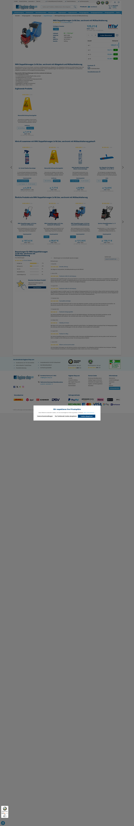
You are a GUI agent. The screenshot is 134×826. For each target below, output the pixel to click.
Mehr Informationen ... (89, 412)
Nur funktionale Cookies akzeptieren (66, 416)
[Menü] (7, 807)
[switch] (4, 816)
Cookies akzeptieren (87, 416)
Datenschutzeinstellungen (45, 416)
